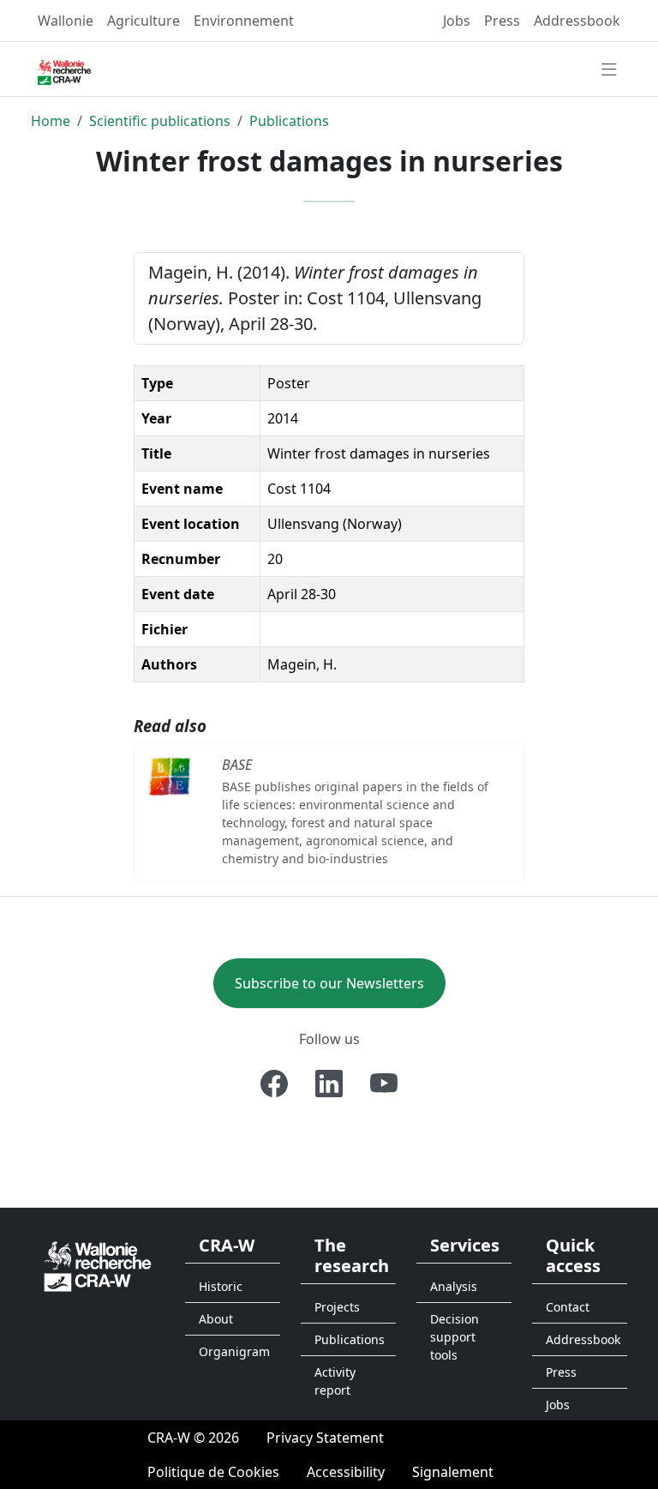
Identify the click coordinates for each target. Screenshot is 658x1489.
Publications (289, 120)
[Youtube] (384, 1083)
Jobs (456, 20)
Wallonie (65, 20)
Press (502, 20)
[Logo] (97, 1265)
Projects (337, 1307)
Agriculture (143, 20)
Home (50, 120)
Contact (567, 1307)
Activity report (335, 1381)
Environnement (244, 20)
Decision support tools (454, 1337)
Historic (220, 1286)
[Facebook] (274, 1083)
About (216, 1319)
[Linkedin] (329, 1083)
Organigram (234, 1351)
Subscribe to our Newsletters (329, 983)
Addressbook (577, 20)
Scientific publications (159, 120)
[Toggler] (609, 70)
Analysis (453, 1286)
